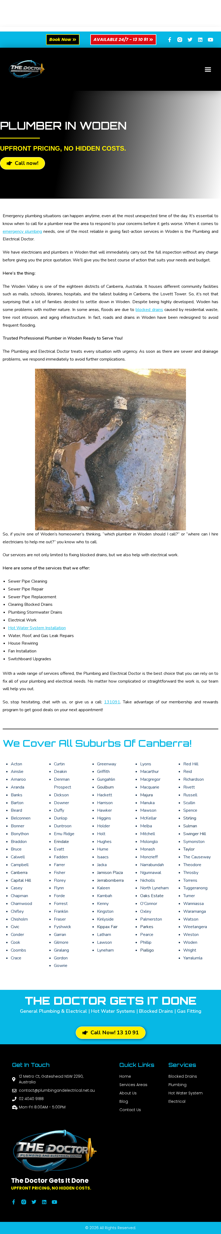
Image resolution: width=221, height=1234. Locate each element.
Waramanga (194, 911)
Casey (16, 888)
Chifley (17, 911)
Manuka (147, 803)
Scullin (189, 803)
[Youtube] (210, 39)
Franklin (61, 911)
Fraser (60, 919)
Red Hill (190, 764)
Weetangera (195, 927)
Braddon (19, 842)
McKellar (148, 818)
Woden (190, 942)
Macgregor (150, 779)
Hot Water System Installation (37, 628)
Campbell (20, 865)
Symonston (194, 842)
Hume (102, 849)
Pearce (146, 935)
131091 (112, 702)
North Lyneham (154, 888)
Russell (190, 795)
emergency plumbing (22, 231)
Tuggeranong (195, 888)
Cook (15, 942)
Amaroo (18, 779)
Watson (190, 919)
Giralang (61, 950)
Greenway (106, 764)
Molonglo (149, 842)
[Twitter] (190, 39)
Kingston (105, 911)
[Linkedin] (200, 39)
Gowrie (60, 966)
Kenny (103, 904)
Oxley (145, 911)
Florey (60, 880)
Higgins (104, 818)
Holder (103, 826)
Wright (189, 950)
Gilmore (61, 942)
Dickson (61, 795)
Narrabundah (152, 865)
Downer (61, 803)
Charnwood (21, 904)
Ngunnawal (150, 873)
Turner (189, 896)
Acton (16, 764)
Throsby (190, 873)
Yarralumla (192, 958)
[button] (208, 69)
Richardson (193, 779)
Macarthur (149, 772)
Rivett (189, 787)
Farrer (59, 865)
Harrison (105, 803)
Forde (59, 896)
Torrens (190, 880)
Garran (60, 935)
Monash (147, 849)
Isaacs (103, 857)
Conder (17, 935)
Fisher (59, 873)
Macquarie (149, 787)
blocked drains (149, 310)
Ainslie (17, 772)
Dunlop (60, 818)
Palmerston (151, 919)
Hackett (104, 795)
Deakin (60, 772)
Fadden (61, 857)
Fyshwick (62, 927)
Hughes (104, 842)
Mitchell (147, 834)
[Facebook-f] (169, 39)
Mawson (148, 810)
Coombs (18, 950)
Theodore (192, 865)
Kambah (104, 896)
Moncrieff (149, 857)
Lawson (104, 942)
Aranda (17, 787)
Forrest (61, 904)
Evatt (59, 849)
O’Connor (148, 904)
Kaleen (103, 888)
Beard (16, 810)
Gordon (61, 958)
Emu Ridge (64, 834)
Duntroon (62, 826)
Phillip (145, 942)
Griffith (103, 772)
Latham (104, 935)
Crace (16, 958)
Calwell (18, 857)
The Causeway (197, 857)
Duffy (59, 810)
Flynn (59, 888)
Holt (101, 834)
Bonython (20, 834)
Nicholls (147, 880)
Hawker (104, 810)
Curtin (59, 764)
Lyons (145, 764)
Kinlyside (105, 919)
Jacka (102, 865)
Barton (17, 803)
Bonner (17, 826)
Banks (16, 795)
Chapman (19, 896)
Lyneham (105, 950)
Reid (187, 772)
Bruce (16, 849)
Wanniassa (193, 904)
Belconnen (20, 818)
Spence (190, 810)
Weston (191, 935)
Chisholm (19, 919)
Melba (146, 826)
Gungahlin (106, 779)
